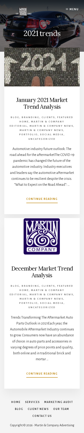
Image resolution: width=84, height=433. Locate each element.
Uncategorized (42, 139)
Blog (15, 117)
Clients (48, 117)
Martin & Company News (51, 126)
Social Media (52, 134)
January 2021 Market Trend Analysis (41, 103)
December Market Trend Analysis (42, 272)
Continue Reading (42, 200)
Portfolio (28, 134)
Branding (30, 117)
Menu (74, 9)
